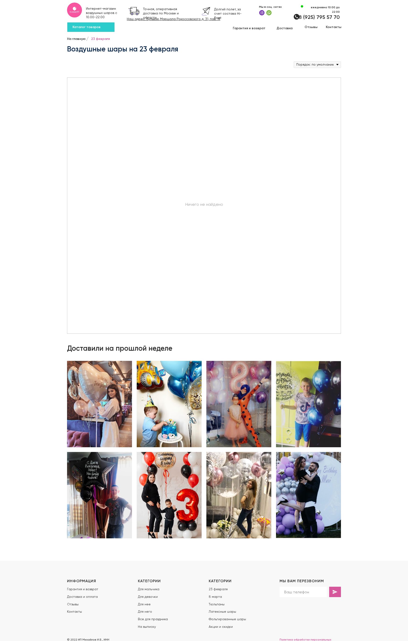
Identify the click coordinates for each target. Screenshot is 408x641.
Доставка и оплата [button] (82, 597)
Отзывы (73, 604)
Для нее (144, 604)
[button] (249, 28)
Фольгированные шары (227, 619)
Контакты (74, 611)
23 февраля (218, 589)
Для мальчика (148, 589)
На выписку (147, 626)
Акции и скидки (221, 626)
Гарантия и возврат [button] (82, 589)
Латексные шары (222, 611)
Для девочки (148, 597)
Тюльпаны (217, 604)
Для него (145, 611)
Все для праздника (153, 619)
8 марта (215, 597)
